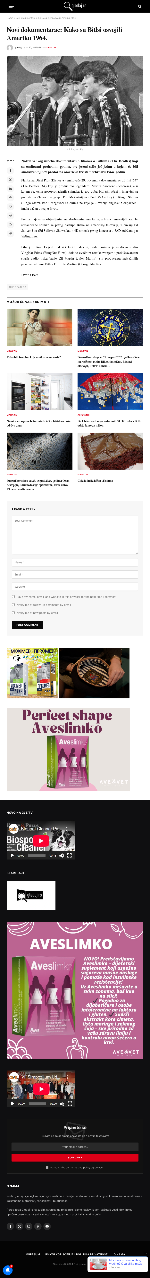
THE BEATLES (17, 287)
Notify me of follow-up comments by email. (44, 604)
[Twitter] (10, 179)
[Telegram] (10, 215)
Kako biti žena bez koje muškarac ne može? (34, 357)
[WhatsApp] (10, 224)
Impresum (32, 1254)
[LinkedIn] (10, 188)
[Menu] (11, 6)
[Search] (139, 6)
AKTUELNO (84, 415)
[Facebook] (10, 170)
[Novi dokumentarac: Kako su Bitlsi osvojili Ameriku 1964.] (75, 100)
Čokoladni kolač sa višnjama (95, 480)
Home (10, 17)
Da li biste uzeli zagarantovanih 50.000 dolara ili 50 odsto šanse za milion (109, 423)
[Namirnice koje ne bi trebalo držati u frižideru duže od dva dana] (39, 391)
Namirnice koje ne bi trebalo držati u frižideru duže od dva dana (39, 423)
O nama (119, 1254)
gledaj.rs (20, 47)
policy (86, 1167)
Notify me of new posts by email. (38, 612)
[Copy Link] (10, 233)
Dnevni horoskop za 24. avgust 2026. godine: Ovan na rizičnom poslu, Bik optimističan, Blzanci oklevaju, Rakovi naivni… (109, 361)
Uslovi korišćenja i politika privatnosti (77, 1254)
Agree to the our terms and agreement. (76, 1167)
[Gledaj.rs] (75, 6)
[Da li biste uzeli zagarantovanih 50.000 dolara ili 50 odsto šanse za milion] (110, 391)
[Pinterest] (10, 197)
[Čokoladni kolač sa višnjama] (110, 451)
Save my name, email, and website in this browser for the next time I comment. (67, 596)
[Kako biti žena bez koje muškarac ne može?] (39, 327)
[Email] (10, 206)
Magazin (51, 47)
